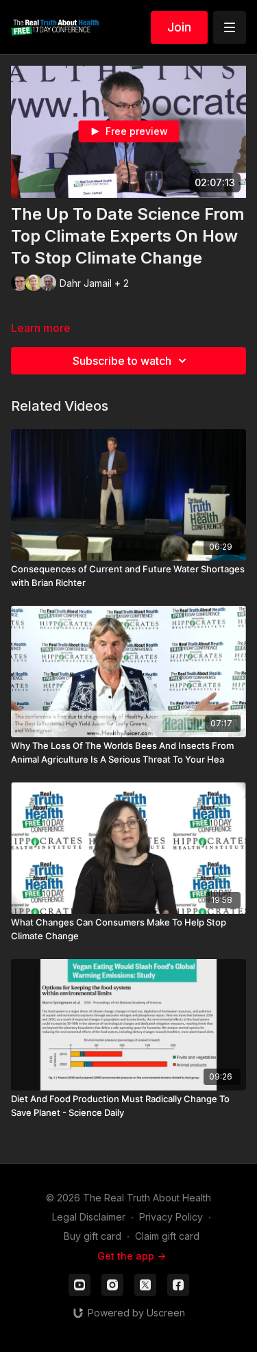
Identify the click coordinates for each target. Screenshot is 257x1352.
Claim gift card (167, 1236)
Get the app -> (131, 1256)
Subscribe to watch (122, 361)
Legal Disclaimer (88, 1217)
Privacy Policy (171, 1217)
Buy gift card (92, 1236)
